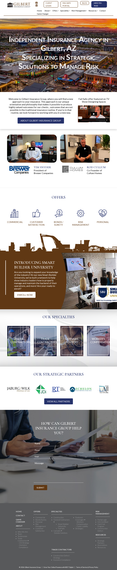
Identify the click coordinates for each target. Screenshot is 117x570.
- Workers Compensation (82, 523)
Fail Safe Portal (66, 4)
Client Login (49, 4)
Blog (84, 3)
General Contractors (61, 520)
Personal (38, 522)
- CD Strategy (23, 543)
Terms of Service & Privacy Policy (87, 567)
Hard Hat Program (101, 525)
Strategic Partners (101, 542)
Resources (101, 547)
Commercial (40, 517)
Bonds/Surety (40, 520)
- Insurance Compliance (23, 546)
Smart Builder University (63, 525)
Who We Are (23, 532)
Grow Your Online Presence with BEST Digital (58, 567)
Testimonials (22, 536)
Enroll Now (25, 294)
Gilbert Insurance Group (33, 567)
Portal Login (102, 520)
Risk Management (40, 525)
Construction (58, 517)
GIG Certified (102, 522)
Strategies (79, 528)
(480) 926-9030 (98, 4)
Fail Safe (61, 528)
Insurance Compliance (61, 560)
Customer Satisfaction (40, 529)
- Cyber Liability (82, 526)
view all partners (58, 401)
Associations (102, 545)
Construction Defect (102, 529)
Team (20, 534)
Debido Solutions (60, 533)
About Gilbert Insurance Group (41, 120)
